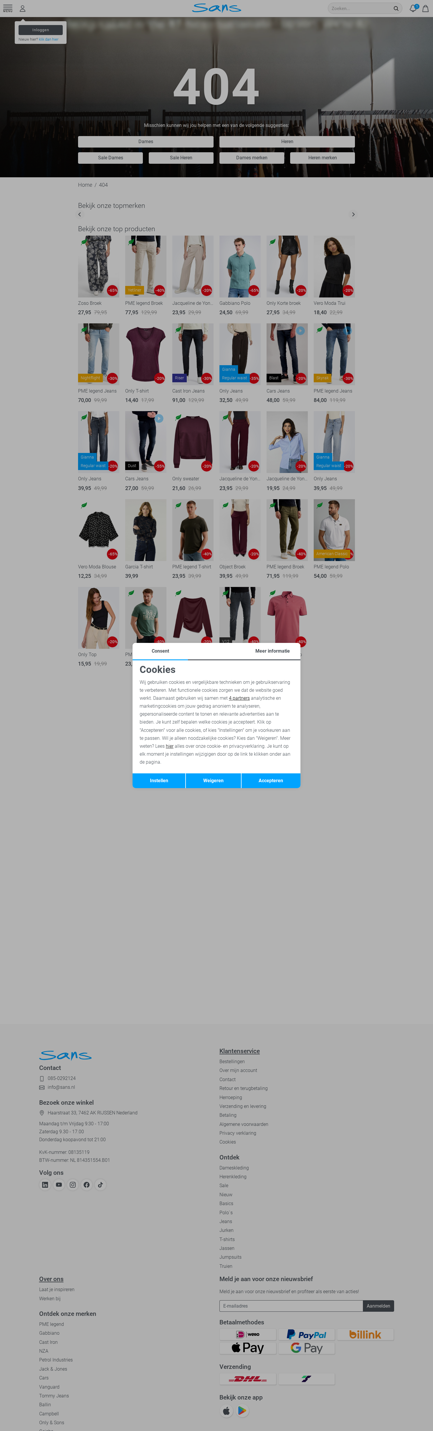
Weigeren (213, 780)
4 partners (239, 698)
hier (169, 746)
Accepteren (271, 780)
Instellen (159, 780)
